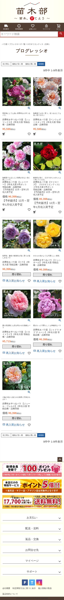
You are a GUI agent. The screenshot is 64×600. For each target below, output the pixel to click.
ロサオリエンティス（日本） (38, 44)
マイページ (46, 29)
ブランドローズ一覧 (17, 44)
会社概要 (6, 588)
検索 (61, 34)
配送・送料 (32, 528)
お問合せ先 (32, 549)
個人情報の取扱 (45, 588)
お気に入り (32, 29)
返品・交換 (32, 539)
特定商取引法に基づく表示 (24, 588)
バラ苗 (4, 44)
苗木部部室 (19, 29)
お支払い (32, 517)
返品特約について (10, 594)
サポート (32, 571)
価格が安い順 (17, 64)
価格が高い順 (30, 64)
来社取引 (6, 29)
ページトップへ (59, 459)
